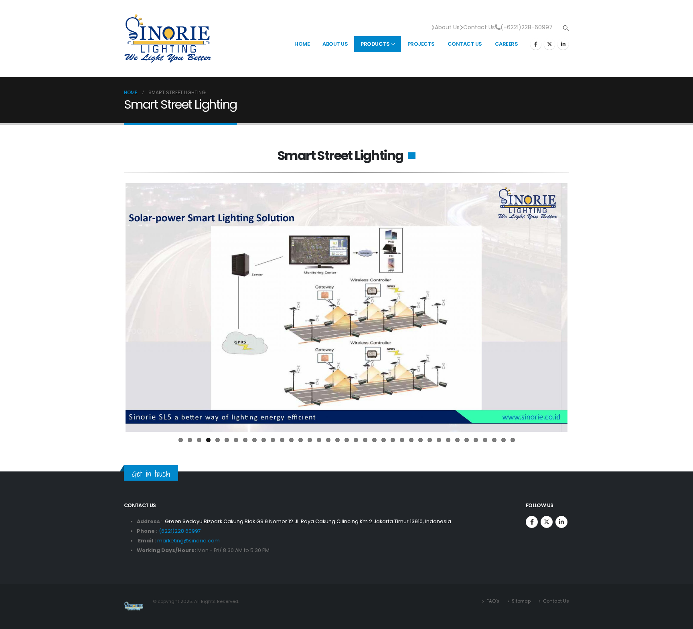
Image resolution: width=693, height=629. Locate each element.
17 (328, 440)
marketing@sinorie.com (188, 540)
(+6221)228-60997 (526, 27)
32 (466, 440)
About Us (447, 27)
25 (402, 440)
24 (393, 440)
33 (476, 440)
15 (310, 440)
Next (579, 307)
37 (513, 440)
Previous (113, 307)
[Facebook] (535, 44)
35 (494, 440)
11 (273, 440)
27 (420, 440)
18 (337, 440)
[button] (565, 28)
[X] (549, 44)
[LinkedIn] (563, 44)
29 (439, 440)
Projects (421, 44)
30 (448, 440)
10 (263, 440)
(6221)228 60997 (180, 531)
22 (374, 440)
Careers (506, 44)
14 (300, 440)
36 (503, 440)
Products (375, 44)
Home (302, 44)
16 (319, 440)
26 (411, 440)
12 (282, 440)
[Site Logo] (167, 38)
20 (356, 440)
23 (383, 440)
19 (346, 440)
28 (430, 440)
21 (365, 440)
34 (485, 440)
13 (291, 440)
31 (457, 440)
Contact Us (479, 27)
